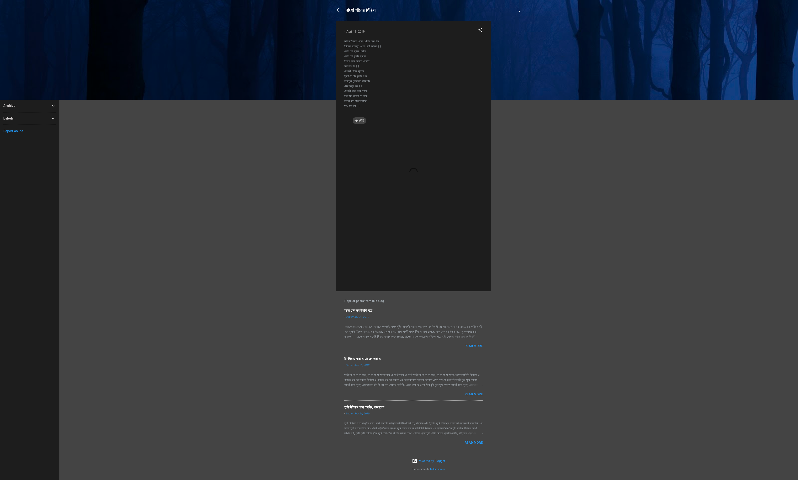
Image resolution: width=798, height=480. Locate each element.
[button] (480, 30)
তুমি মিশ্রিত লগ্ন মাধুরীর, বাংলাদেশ (364, 407)
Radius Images (437, 469)
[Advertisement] (507, 83)
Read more (474, 346)
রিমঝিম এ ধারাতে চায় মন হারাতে (362, 359)
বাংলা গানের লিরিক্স (361, 10)
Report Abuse (13, 131)
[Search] (518, 11)
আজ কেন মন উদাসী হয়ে (358, 310)
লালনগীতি (359, 120)
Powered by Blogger (431, 461)
